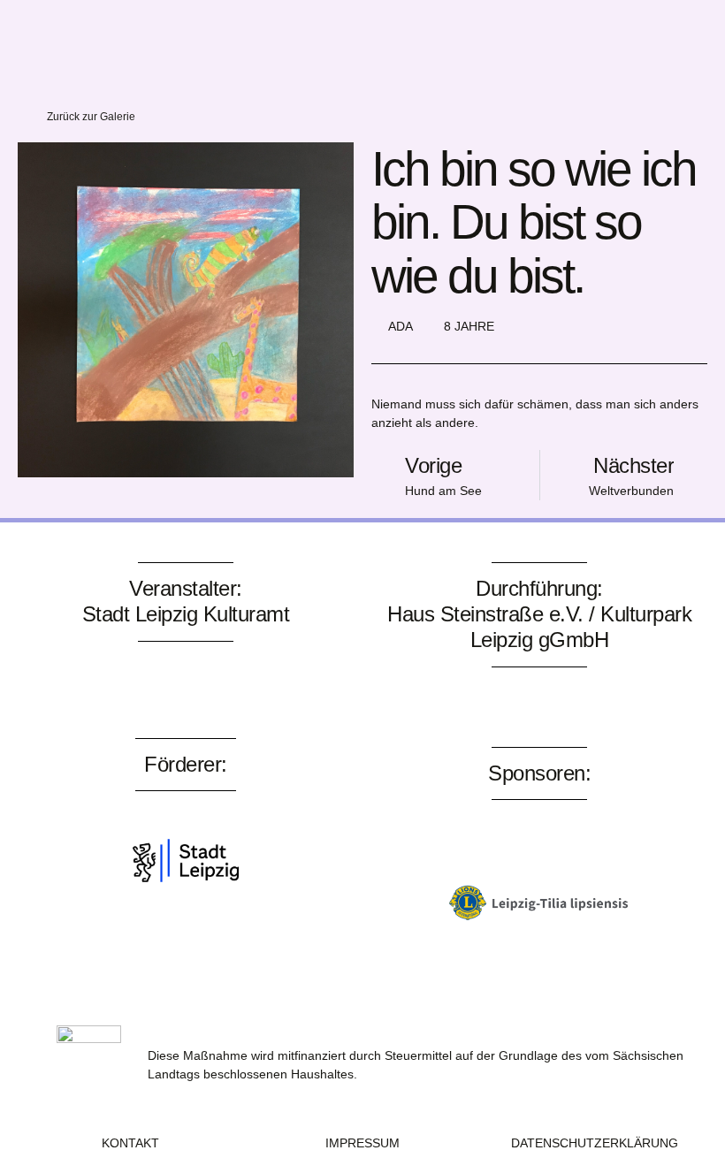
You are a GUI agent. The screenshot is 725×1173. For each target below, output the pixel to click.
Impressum (362, 1143)
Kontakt (130, 1143)
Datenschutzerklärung (594, 1143)
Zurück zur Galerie (91, 116)
